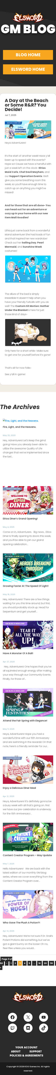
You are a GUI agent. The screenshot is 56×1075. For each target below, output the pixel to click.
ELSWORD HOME (28, 69)
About (16, 1051)
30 (51, 963)
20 (45, 963)
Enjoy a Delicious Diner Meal (19, 788)
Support (35, 1051)
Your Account (26, 1047)
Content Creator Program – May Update (27, 855)
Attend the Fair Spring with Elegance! (25, 720)
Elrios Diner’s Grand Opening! (20, 518)
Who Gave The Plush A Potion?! (21, 922)
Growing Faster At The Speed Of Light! (26, 586)
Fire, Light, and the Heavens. (19, 427)
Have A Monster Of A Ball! (18, 653)
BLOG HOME (28, 55)
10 (39, 963)
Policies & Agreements (26, 1055)
